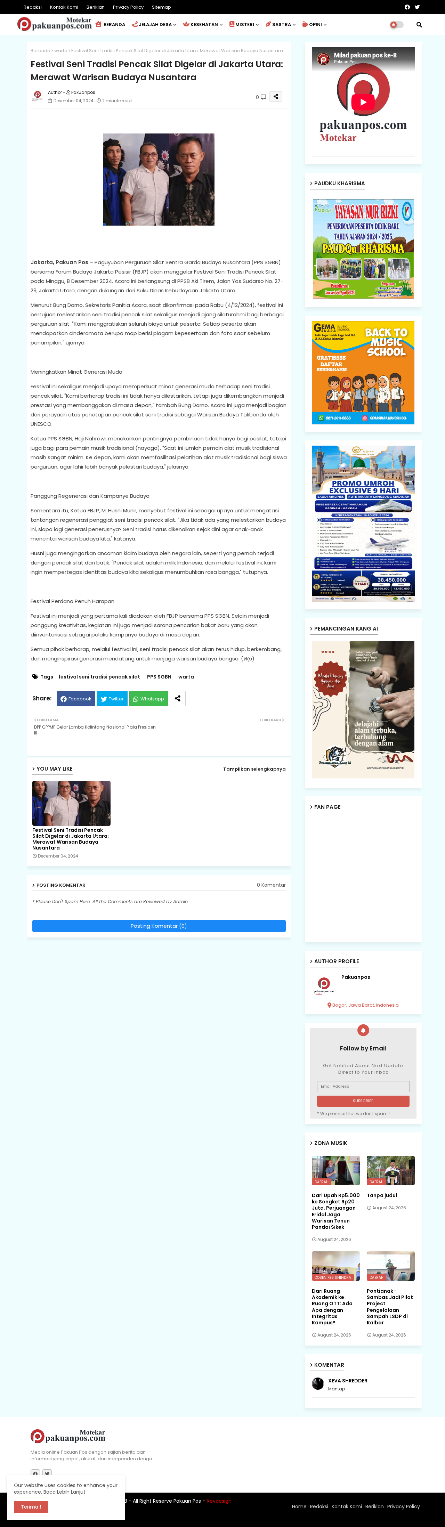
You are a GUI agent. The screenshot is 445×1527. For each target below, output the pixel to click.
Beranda (40, 50)
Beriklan (96, 7)
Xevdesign (219, 1500)
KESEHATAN (204, 24)
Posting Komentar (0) (159, 925)
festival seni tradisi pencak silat (99, 677)
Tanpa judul (382, 1195)
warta (60, 50)
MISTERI (244, 24)
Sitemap (161, 7)
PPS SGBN (159, 677)
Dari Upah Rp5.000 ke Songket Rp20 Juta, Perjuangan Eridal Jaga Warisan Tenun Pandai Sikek (336, 1211)
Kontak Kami (64, 7)
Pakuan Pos (152, 1518)
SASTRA (281, 24)
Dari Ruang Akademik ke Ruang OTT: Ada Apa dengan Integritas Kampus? (332, 1307)
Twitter (116, 699)
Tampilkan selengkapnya (254, 769)
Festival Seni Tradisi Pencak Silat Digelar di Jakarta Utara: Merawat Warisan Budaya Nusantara (70, 839)
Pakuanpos (355, 977)
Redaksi (33, 7)
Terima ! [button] (31, 1506)
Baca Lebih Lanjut (64, 1491)
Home (299, 1506)
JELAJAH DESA (155, 24)
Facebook (79, 699)
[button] (419, 25)
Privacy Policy (129, 7)
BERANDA (114, 24)
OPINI (315, 24)
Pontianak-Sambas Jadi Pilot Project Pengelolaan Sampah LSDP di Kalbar (390, 1307)
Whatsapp (152, 699)
